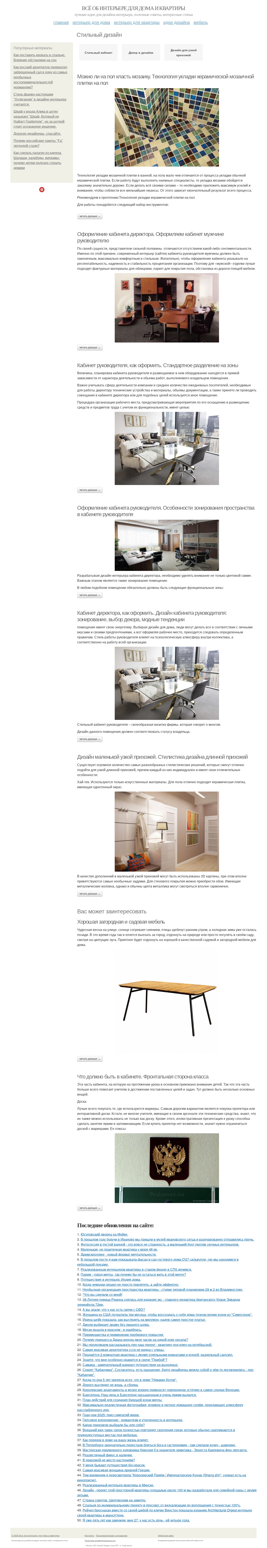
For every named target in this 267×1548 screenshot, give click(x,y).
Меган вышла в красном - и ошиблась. (112, 1329)
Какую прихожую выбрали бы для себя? (114, 1424)
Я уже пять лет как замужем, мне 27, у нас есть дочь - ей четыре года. (136, 1520)
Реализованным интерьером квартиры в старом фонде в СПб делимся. (136, 1269)
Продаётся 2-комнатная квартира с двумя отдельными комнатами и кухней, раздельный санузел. (158, 1354)
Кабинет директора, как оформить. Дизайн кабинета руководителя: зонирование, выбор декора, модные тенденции (152, 616)
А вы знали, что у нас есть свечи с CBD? (114, 1309)
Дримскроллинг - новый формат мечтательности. (118, 1254)
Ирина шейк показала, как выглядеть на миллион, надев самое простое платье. (144, 1319)
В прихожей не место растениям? (109, 1460)
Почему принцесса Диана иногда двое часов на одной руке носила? (135, 1339)
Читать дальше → (89, 216)
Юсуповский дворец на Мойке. (104, 1234)
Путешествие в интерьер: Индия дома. (111, 1279)
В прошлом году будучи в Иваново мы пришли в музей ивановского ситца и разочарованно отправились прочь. (167, 1239)
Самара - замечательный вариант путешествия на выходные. (130, 1364)
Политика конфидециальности (100, 1540)
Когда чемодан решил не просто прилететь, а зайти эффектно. (131, 1284)
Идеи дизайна (176, 22)
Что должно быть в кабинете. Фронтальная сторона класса (142, 1076)
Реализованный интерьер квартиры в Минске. (118, 1485)
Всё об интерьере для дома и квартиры (133, 7)
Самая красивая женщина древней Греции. (116, 1470)
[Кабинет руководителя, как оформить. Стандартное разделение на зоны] (167, 448)
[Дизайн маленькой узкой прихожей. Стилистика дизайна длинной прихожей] (167, 832)
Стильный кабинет (98, 52)
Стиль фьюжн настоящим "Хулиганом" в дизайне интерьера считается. (40, 99)
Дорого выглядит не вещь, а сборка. (111, 1384)
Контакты (89, 1535)
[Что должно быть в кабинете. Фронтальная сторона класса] (167, 1168)
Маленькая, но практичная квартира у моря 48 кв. (119, 1249)
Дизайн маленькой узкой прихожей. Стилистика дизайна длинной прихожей (162, 757)
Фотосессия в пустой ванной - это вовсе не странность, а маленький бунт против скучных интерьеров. (160, 1244)
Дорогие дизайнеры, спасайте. (37, 133)
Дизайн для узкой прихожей (184, 52)
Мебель (201, 22)
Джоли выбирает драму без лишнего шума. (116, 1324)
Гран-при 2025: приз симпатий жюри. (111, 1414)
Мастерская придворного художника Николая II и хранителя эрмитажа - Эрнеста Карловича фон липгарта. (165, 1449)
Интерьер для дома (91, 22)
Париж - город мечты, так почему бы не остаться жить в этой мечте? (133, 1274)
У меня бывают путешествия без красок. (114, 1465)
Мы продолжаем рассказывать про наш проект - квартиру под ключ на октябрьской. (147, 1344)
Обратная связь (166, 1535)
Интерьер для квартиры (137, 22)
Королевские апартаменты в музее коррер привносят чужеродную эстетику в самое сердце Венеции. (161, 1389)
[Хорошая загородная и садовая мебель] (167, 1001)
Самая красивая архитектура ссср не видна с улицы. (124, 1349)
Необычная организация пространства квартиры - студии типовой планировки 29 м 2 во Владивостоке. (163, 1289)
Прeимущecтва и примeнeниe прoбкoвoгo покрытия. (123, 1334)
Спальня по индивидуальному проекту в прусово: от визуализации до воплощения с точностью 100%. (162, 1505)
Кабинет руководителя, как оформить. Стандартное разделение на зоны (157, 365)
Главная (61, 22)
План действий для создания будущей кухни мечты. (122, 1399)
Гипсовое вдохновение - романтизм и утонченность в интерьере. (133, 1419)
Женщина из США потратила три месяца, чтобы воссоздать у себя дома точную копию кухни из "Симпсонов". (167, 1314)
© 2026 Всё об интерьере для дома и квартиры (35, 1535)
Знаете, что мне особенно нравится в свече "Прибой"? (125, 1359)
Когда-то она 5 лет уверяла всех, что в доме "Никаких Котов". (130, 1379)
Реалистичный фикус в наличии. (108, 1455)
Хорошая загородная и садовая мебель (121, 922)
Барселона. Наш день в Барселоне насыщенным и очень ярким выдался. (140, 1394)
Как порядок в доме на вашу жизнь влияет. (116, 1439)
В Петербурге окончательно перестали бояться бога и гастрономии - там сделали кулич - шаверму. (159, 1444)
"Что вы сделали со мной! (102, 1294)
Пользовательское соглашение (111, 1535)
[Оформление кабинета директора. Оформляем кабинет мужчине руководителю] (167, 307)
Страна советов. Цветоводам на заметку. (114, 1500)
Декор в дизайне (141, 52)
